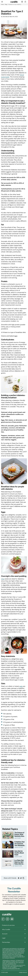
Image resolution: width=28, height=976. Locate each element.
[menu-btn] (2, 2)
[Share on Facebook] (18, 878)
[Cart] (25, 1)
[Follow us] (3, 919)
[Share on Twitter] (21, 878)
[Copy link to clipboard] (23, 878)
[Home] (14, 914)
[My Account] (22, 2)
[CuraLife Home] (14, 2)
